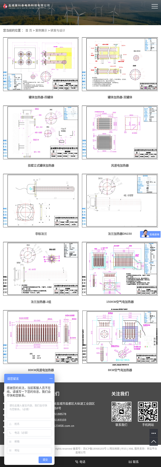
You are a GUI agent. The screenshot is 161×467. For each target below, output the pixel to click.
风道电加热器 (120, 165)
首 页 (28, 30)
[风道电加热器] (120, 132)
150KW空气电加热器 (120, 301)
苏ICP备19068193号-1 (96, 448)
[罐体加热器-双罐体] (120, 64)
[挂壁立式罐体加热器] (41, 132)
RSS (124, 448)
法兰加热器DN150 (120, 233)
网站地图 (114, 448)
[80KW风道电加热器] (41, 337)
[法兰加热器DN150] (120, 200)
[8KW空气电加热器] (120, 337)
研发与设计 (58, 30)
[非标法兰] (41, 200)
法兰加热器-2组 (41, 301)
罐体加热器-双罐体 (120, 97)
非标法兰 (41, 233)
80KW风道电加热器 (41, 370)
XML (131, 448)
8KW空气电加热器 (120, 370)
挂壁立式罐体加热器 (41, 165)
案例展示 (41, 30)
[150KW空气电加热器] (120, 268)
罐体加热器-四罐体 (41, 97)
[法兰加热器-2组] (41, 268)
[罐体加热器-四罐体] (41, 64)
